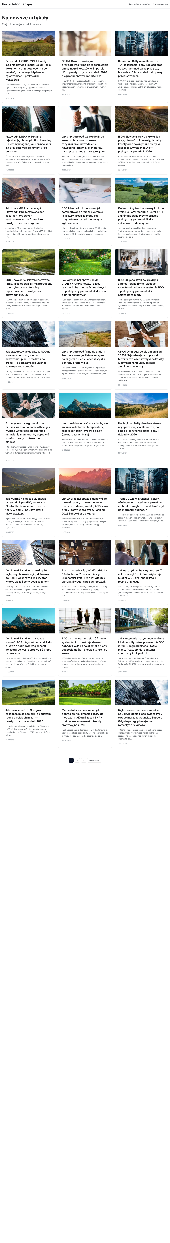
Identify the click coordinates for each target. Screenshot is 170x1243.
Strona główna (160, 4)
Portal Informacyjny (17, 4)
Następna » (94, 760)
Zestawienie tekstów (139, 4)
